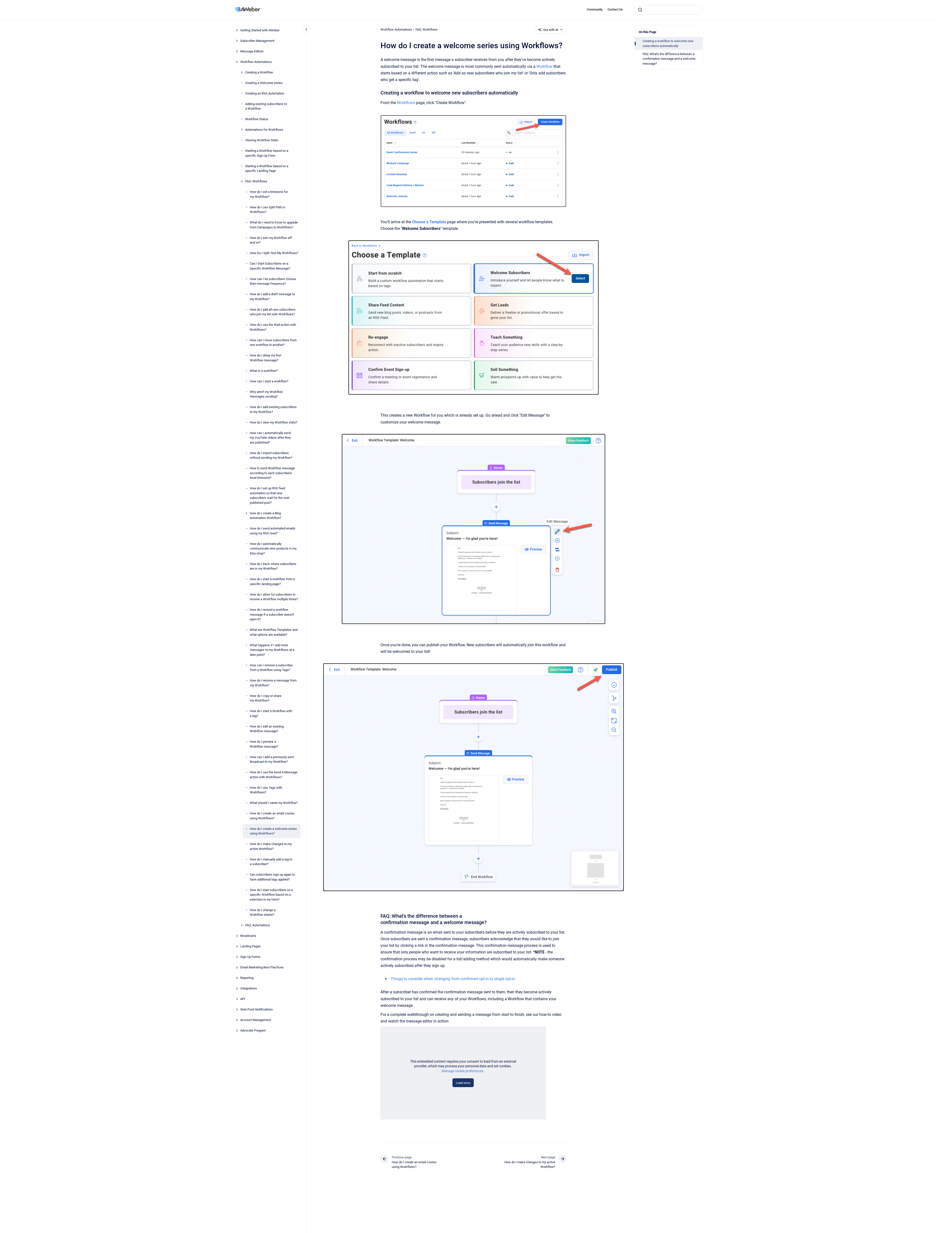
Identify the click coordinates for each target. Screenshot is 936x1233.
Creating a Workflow (259, 72)
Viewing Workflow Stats (261, 140)
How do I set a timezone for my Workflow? (269, 194)
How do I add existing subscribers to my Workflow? (273, 409)
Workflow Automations (256, 62)
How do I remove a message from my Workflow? (273, 683)
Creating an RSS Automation (264, 93)
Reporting (247, 978)
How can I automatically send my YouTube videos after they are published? (270, 437)
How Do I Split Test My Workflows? (274, 253)
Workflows (406, 102)
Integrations (248, 988)
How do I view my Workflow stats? (273, 422)
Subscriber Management (257, 41)
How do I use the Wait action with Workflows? (273, 327)
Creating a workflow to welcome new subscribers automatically (668, 43)
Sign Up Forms (250, 957)
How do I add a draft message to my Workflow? (272, 296)
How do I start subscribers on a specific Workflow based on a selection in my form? (271, 894)
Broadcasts (248, 936)
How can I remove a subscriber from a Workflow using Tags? (271, 667)
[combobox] (669, 9)
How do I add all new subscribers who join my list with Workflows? (273, 312)
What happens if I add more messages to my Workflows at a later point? (272, 650)
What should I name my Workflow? (274, 803)
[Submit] (640, 10)
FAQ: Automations (257, 925)
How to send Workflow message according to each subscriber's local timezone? (272, 473)
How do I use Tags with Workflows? (266, 790)
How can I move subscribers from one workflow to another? (273, 342)
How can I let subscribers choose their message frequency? (273, 281)
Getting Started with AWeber (259, 30)
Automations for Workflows (264, 129)
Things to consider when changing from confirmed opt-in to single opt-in (453, 978)
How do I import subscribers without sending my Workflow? (271, 455)
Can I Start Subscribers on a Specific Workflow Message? (270, 266)
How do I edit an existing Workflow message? (267, 729)
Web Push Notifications (256, 1009)
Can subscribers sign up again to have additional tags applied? (272, 877)
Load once (463, 1083)
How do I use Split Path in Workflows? (267, 209)
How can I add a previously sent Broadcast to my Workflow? (272, 759)
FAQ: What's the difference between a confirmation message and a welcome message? (669, 58)
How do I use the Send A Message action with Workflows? (273, 774)
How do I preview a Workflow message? (264, 744)
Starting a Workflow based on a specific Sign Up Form (266, 153)
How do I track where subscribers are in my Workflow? (273, 566)
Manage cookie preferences (462, 1071)
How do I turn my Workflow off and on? (271, 240)
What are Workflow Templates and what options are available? (274, 632)
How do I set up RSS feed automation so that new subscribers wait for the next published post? (269, 495)
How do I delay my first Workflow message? (265, 357)
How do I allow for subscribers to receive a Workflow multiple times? (274, 597)
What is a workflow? (264, 371)
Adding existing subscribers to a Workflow (266, 106)
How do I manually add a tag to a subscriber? (271, 861)
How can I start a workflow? (269, 381)
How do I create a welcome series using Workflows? (273, 831)
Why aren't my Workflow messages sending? (266, 394)
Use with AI (550, 30)
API (242, 999)
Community (594, 9)
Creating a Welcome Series (264, 83)
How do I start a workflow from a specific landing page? (272, 581)
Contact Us (615, 9)
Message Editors (252, 51)
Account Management (255, 1020)
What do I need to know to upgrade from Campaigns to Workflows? (274, 225)
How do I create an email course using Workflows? (272, 815)
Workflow (544, 66)
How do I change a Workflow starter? (263, 912)
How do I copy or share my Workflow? (265, 698)
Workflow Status (256, 119)
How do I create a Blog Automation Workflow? (265, 515)
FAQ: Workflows (256, 181)
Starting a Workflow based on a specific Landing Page (266, 168)
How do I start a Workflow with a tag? (271, 713)
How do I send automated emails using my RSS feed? (272, 531)
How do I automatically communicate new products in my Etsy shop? (273, 548)
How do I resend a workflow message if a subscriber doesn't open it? (272, 614)
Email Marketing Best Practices (262, 967)
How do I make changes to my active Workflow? (271, 846)
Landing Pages (250, 946)
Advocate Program (253, 1030)
